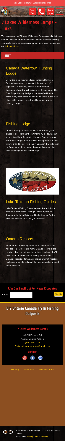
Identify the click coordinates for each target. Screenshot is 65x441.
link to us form (12, 46)
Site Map (15, 369)
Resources (29, 369)
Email (5, 294)
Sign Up (58, 294)
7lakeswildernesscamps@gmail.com (32, 346)
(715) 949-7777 (32, 342)
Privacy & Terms (46, 369)
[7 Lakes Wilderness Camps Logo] (5, 11)
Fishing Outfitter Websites (37, 437)
